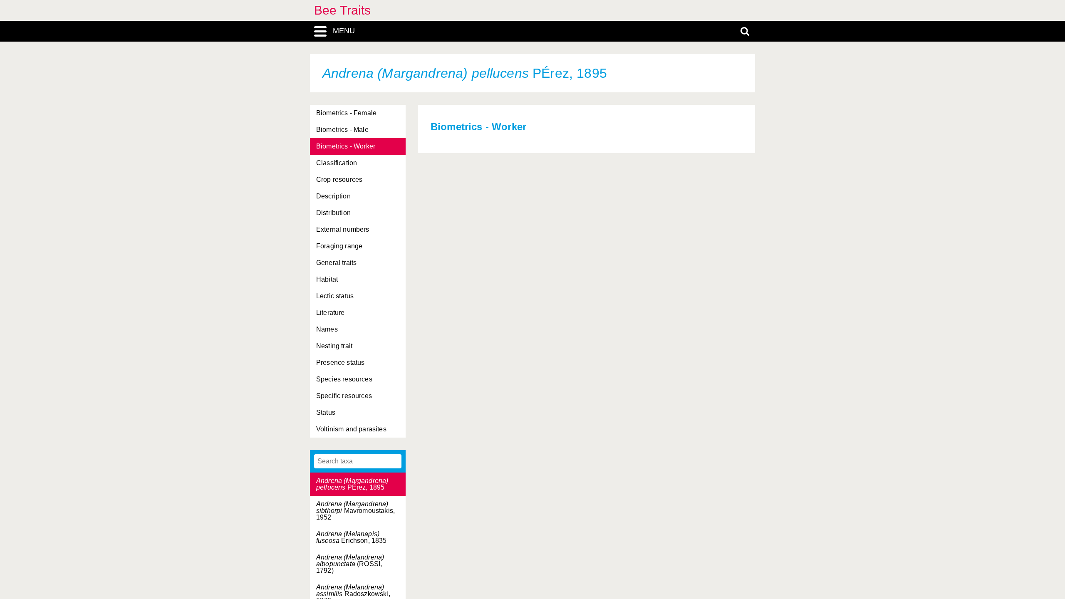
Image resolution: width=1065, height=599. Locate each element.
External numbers (342, 229)
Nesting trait (334, 345)
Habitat (327, 279)
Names (327, 329)
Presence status (340, 362)
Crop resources (339, 179)
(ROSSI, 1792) (350, 564)
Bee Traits (342, 10)
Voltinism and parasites (351, 429)
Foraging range (339, 246)
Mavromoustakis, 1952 (355, 510)
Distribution (333, 212)
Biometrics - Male (342, 129)
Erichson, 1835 (351, 537)
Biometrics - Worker (345, 146)
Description (333, 196)
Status (325, 412)
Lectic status (335, 296)
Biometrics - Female (346, 112)
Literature (330, 312)
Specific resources (344, 395)
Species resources (344, 379)
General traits (336, 262)
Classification (336, 162)
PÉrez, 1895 (352, 484)
